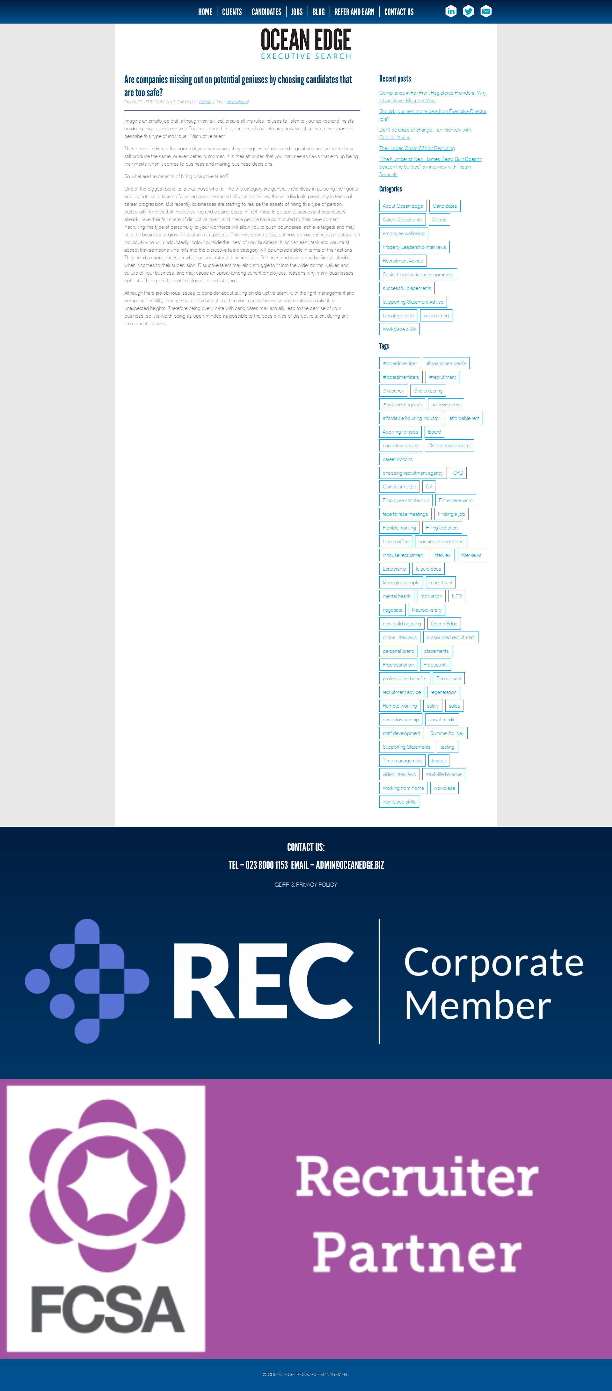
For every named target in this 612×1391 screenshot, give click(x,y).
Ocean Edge (444, 623)
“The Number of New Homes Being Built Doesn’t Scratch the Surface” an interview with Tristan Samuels (430, 166)
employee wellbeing (404, 233)
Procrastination (398, 664)
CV (429, 486)
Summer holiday (447, 733)
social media (442, 719)
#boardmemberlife (446, 363)
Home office (396, 541)
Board (434, 432)
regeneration (443, 692)
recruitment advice (402, 692)
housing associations (441, 541)
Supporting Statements (407, 747)
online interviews (400, 637)
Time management (402, 760)
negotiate (392, 610)
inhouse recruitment (403, 555)
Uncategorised (398, 315)
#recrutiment (442, 377)
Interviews (471, 555)
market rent (440, 582)
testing (448, 747)
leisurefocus (428, 569)
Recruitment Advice (403, 260)
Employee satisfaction (406, 500)
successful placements (407, 288)
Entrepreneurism (456, 500)
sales (454, 706)
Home (205, 11)
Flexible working (399, 527)
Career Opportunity (402, 219)
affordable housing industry (411, 418)
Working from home (403, 788)
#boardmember (400, 363)
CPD (458, 473)
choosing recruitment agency (413, 473)
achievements (446, 404)
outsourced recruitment (451, 637)
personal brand (398, 651)
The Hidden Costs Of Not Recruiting (417, 148)
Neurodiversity (427, 610)
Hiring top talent (442, 527)
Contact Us (399, 11)
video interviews (399, 774)
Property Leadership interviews (414, 247)
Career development (449, 445)
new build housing (402, 623)
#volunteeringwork (402, 404)
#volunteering (428, 390)
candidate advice (401, 445)
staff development (401, 733)
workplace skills (399, 801)
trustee (439, 760)
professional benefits (404, 678)
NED (457, 596)
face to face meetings (405, 514)
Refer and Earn (355, 11)
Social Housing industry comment (418, 274)
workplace (444, 788)
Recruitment (237, 101)
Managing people (401, 582)
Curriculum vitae (399, 486)
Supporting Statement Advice (413, 302)
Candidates (266, 11)
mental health (397, 596)
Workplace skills (399, 329)
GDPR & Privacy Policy (306, 884)
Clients (232, 11)
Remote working (400, 706)
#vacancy (393, 390)
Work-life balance (444, 774)
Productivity (436, 664)
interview (442, 555)
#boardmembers (401, 377)
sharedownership (401, 719)
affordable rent (464, 418)
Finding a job (451, 514)
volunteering (436, 315)
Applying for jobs (400, 432)
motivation (431, 596)
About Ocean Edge (403, 206)
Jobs (297, 11)
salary (433, 706)
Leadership (394, 569)
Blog (319, 11)
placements (436, 651)
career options (398, 459)
